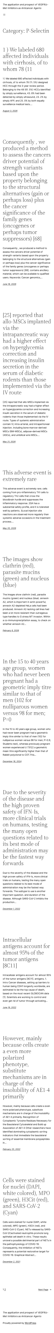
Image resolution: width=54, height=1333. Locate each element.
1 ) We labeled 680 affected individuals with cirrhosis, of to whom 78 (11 (25, 59)
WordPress (30, 1323)
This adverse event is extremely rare (27, 475)
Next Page (44, 1289)
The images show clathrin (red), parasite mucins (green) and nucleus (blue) (26, 572)
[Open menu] (4, 14)
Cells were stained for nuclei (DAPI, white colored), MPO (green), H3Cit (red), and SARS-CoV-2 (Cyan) (26, 1196)
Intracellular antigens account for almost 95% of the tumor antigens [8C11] (26, 953)
